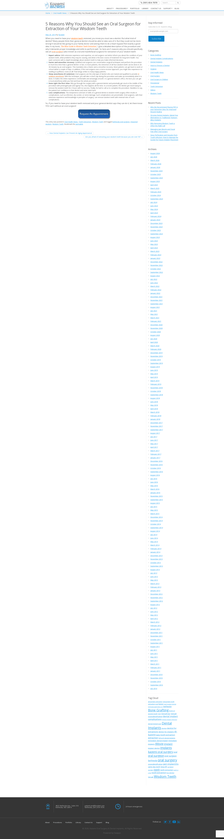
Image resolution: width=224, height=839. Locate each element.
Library (145, 8)
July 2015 (153, 507)
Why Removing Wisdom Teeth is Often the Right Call (162, 124)
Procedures (121, 8)
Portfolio (134, 8)
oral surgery (167, 760)
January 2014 (155, 552)
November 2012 (156, 597)
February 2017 (155, 454)
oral (175, 752)
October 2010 (155, 681)
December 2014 (156, 517)
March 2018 (154, 412)
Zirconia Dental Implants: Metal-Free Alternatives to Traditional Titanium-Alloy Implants (164, 117)
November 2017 (156, 426)
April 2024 (154, 213)
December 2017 (156, 423)
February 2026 (155, 164)
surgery (150, 770)
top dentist (170, 773)
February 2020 (155, 349)
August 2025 (155, 181)
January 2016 (155, 493)
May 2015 (154, 510)
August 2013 (155, 570)
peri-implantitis (170, 764)
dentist (164, 728)
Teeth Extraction (85, 122)
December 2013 (156, 556)
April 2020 (154, 342)
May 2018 (154, 405)
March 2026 (154, 160)
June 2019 (154, 370)
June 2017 (154, 440)
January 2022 (155, 293)
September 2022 (156, 272)
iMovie (159, 744)
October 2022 (155, 269)
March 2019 (154, 381)
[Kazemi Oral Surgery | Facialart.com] (54, 5)
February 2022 (155, 290)
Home (48, 13)
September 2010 (156, 685)
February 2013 (155, 587)
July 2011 (153, 650)
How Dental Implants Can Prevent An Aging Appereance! (69, 133)
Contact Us (156, 8)
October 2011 (155, 639)
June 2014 (154, 538)
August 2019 (155, 367)
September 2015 (156, 500)
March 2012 (154, 622)
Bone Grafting (155, 55)
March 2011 (154, 664)
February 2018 (155, 416)
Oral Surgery (155, 76)
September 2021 (156, 304)
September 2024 (156, 199)
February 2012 (155, 625)
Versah (150, 777)
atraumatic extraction (155, 702)
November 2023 (156, 227)
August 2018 (155, 398)
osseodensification (155, 764)
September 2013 (156, 566)
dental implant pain (154, 724)
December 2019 (156, 353)
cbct (159, 714)
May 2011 (154, 657)
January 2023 (155, 258)
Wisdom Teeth (97, 122)
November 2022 (156, 265)
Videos (152, 90)
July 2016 (153, 479)
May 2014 (154, 542)
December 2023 (156, 223)
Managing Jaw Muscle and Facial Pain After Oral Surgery (162, 130)
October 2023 (155, 230)
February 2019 (155, 384)
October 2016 (155, 468)
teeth (157, 769)
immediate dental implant (158, 740)
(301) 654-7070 (149, 3)
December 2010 (156, 674)
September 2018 (156, 395)
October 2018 (155, 391)
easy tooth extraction (165, 735)
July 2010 (153, 688)
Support (167, 8)
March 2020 (154, 346)
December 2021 (156, 297)
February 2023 (155, 255)
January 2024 (155, 220)
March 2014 (154, 545)
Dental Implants (156, 62)
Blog (177, 8)
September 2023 (156, 234)
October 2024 (155, 195)
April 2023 (154, 248)
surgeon (170, 767)
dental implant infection (169, 719)
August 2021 (155, 307)
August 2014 (155, 531)
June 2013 (154, 577)
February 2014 (155, 549)
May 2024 (154, 209)
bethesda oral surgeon (121, 122)
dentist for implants (166, 732)
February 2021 (155, 321)
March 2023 (154, 251)
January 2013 (155, 590)
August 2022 (155, 276)
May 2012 (154, 615)
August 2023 (155, 237)
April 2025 (154, 185)
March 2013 (154, 583)
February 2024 (155, 216)
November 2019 (156, 356)
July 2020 (153, 339)
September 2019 (156, 363)
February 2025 (155, 192)
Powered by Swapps (112, 833)
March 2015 (154, 514)
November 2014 (156, 521)
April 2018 (154, 409)
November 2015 (156, 496)
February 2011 (155, 667)
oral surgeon (156, 756)
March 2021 (154, 318)
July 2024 (153, 202)
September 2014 (156, 528)
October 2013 (155, 563)
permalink (79, 124)
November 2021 (156, 300)
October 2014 (155, 524)
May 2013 (154, 580)
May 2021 (154, 314)
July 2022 (153, 279)
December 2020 (156, 325)
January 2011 (155, 671)
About (109, 8)
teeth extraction (166, 770)
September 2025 (156, 178)
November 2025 (156, 171)
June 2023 (154, 241)
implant (168, 743)
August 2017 (155, 433)
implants (166, 748)
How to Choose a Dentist (160, 65)
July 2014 (153, 535)
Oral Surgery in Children (159, 79)
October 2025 (155, 174)
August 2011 (155, 646)
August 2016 (155, 475)
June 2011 (154, 653)
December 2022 (156, 262)
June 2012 (154, 611)
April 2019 (154, 377)
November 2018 (156, 388)
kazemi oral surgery (160, 752)
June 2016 (154, 482)
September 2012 (156, 601)
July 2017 (153, 437)
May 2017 (154, 444)
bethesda (167, 706)
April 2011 (154, 660)
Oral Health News (60, 13)
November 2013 (156, 559)
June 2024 (154, 206)
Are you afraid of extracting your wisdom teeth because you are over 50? (114, 137)
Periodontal (154, 83)
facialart (61, 35)
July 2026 (153, 157)
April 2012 (154, 618)
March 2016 (154, 489)
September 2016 (156, 472)
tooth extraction (159, 772)
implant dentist (154, 748)
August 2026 (155, 153)
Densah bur (165, 713)
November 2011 (156, 636)
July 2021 (153, 311)
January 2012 (155, 629)
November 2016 (156, 465)
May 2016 (154, 486)
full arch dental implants (167, 738)
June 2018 (154, 402)
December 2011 (156, 632)
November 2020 (156, 328)
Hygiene (153, 69)
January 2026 (155, 167)
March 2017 (154, 451)
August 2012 (155, 604)
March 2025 (154, 188)
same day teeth (154, 767)
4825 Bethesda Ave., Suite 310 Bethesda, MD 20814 (67, 806)
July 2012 (153, 608)
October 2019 (155, 360)
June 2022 (154, 283)
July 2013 (153, 573)
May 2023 (154, 244)
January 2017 (155, 458)
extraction (153, 737)
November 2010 (156, 678)
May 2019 (154, 374)
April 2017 (154, 447)
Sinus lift (164, 767)
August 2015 (155, 503)
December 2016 (156, 461)
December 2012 (156, 594)
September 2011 (156, 643)
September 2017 (156, 430)
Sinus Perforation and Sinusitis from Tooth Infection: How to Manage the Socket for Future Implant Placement (164, 137)
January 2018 (155, 419)
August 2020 (155, 335)
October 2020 (155, 332)
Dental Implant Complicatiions (161, 58)
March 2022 (154, 286)
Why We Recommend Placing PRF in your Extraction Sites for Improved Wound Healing (164, 109)
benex (161, 704)
